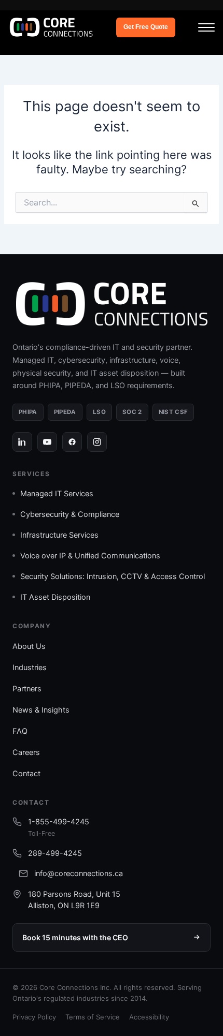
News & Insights (40, 710)
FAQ (19, 731)
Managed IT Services (56, 493)
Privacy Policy (34, 1017)
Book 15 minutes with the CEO (75, 937)
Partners (26, 688)
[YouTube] (47, 442)
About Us (29, 646)
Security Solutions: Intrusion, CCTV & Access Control (112, 576)
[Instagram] (97, 442)
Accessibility (149, 1017)
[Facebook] (72, 442)
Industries (29, 667)
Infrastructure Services (59, 535)
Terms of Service (92, 1017)
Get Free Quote (145, 27)
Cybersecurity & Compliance (69, 514)
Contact (26, 773)
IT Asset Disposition (55, 597)
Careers (26, 752)
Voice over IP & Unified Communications (90, 555)
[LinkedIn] (22, 442)
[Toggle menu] (206, 27)
